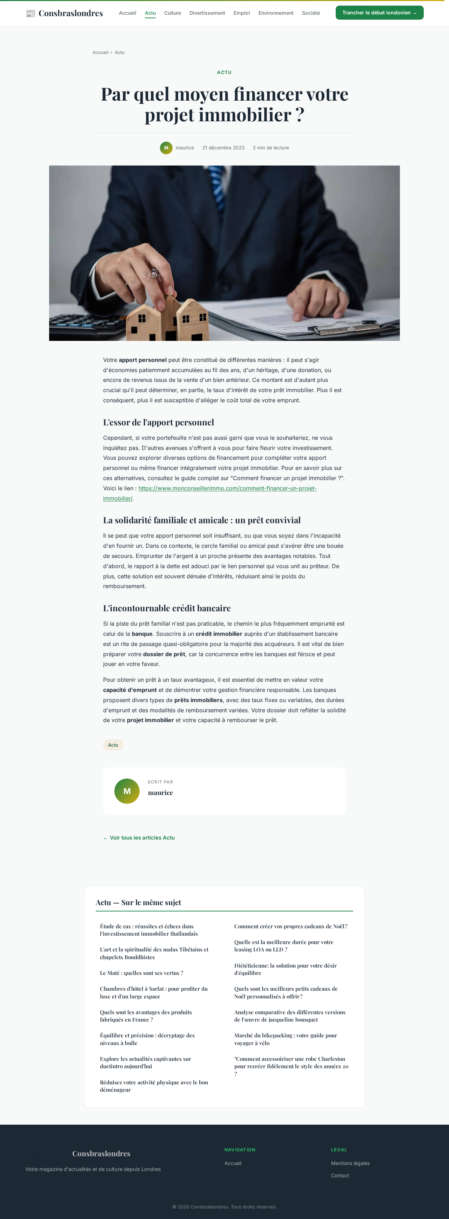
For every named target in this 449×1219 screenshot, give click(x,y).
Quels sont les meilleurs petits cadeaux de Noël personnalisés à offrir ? (286, 992)
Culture (172, 13)
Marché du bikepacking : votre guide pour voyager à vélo (285, 1039)
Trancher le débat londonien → (379, 12)
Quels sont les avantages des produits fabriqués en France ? (146, 1016)
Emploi (242, 13)
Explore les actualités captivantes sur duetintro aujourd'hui (145, 1062)
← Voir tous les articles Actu (139, 837)
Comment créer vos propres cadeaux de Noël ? (290, 926)
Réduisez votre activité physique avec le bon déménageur (154, 1086)
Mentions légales (350, 1163)
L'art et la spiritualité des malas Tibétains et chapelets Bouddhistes (154, 953)
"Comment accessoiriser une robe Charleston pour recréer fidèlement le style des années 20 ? (291, 1066)
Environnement (276, 13)
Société (311, 13)
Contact (340, 1175)
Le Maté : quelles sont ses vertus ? (141, 972)
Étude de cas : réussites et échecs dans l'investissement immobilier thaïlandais (149, 930)
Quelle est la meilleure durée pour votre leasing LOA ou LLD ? (284, 945)
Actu (150, 13)
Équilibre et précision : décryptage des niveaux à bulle (147, 1039)
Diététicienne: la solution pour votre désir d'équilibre (285, 969)
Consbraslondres (64, 12)
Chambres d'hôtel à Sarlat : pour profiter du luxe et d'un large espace (154, 992)
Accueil (127, 13)
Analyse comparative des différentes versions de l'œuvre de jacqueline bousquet (290, 1016)
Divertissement (207, 13)
